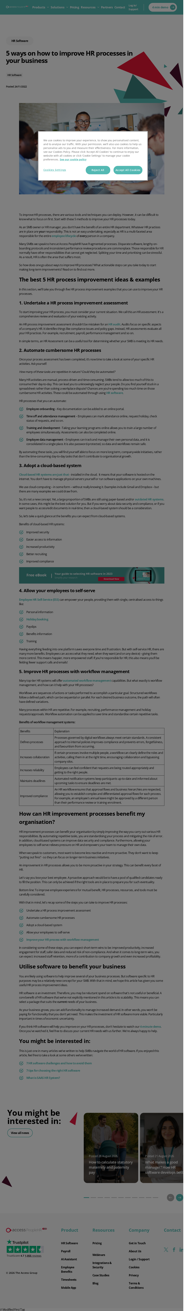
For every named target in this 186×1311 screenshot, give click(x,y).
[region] (93, 156)
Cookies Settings (54, 170)
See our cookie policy (73, 159)
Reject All (98, 170)
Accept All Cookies (128, 170)
